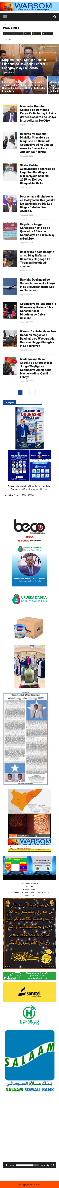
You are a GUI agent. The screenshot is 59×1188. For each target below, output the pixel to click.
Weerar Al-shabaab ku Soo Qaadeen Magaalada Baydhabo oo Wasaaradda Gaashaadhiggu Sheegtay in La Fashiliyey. (38, 338)
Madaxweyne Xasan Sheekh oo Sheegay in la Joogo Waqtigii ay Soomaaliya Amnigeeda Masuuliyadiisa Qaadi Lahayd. (36, 368)
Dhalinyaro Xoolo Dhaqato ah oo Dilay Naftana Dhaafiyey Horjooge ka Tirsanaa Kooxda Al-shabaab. (37, 259)
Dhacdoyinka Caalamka (13, 34)
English (46, 34)
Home (5, 24)
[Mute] (47, 1165)
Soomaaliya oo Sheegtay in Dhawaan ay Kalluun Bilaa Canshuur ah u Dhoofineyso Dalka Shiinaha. (38, 311)
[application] (29, 1141)
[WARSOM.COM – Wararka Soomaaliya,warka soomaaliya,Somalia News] (29, 6)
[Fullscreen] (52, 1165)
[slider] (27, 1165)
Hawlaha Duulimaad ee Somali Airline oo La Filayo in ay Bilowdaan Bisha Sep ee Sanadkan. (37, 285)
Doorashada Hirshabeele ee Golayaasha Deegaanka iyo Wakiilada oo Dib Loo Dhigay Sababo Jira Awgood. (37, 204)
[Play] (6, 1165)
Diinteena (36, 34)
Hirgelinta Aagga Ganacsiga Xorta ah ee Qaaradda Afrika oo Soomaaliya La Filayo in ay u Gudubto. (37, 231)
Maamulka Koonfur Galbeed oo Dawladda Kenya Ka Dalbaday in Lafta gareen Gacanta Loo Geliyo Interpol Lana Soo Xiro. (38, 113)
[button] (29, 1141)
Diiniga (27, 34)
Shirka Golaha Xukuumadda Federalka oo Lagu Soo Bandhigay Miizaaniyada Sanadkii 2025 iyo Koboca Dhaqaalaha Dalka (37, 174)
